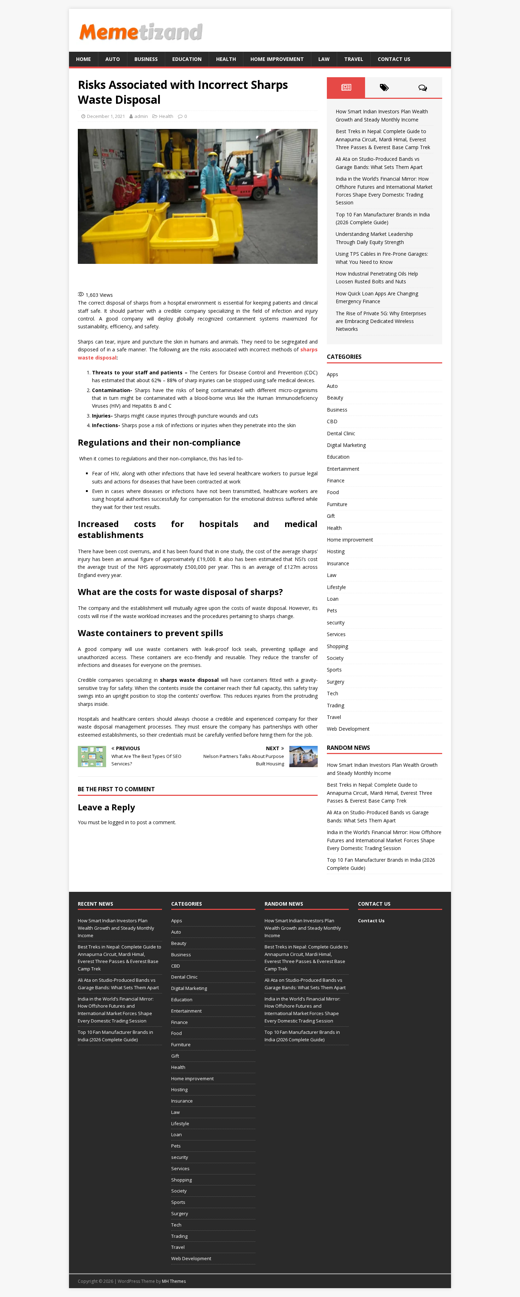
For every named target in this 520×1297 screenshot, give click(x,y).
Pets (332, 610)
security (336, 622)
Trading (335, 705)
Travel (353, 59)
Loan (333, 598)
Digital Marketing (346, 445)
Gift (331, 515)
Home (83, 59)
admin (141, 116)
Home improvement (277, 59)
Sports (334, 669)
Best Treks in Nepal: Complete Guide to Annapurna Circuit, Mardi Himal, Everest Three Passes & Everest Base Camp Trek (383, 139)
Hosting (336, 551)
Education (187, 59)
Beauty (335, 397)
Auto (112, 59)
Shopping (337, 646)
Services (336, 634)
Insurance (338, 563)
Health (226, 59)
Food (333, 492)
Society (335, 658)
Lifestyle (336, 587)
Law (324, 59)
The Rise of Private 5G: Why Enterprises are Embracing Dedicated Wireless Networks (381, 321)
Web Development (348, 728)
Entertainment (343, 468)
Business (146, 59)
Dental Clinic (341, 433)
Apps (332, 374)
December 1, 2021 (106, 116)
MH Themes (174, 1281)
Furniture (337, 504)
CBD (332, 421)
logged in (118, 822)
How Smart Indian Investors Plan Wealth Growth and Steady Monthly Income (116, 928)
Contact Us (394, 59)
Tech (332, 693)
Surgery (335, 681)
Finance (336, 480)
